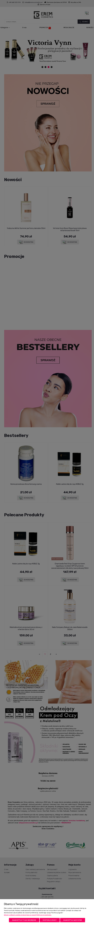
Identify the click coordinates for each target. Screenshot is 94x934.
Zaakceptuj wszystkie (72, 920)
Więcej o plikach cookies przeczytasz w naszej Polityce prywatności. (28, 915)
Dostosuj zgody (50, 920)
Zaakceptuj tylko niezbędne (24, 920)
